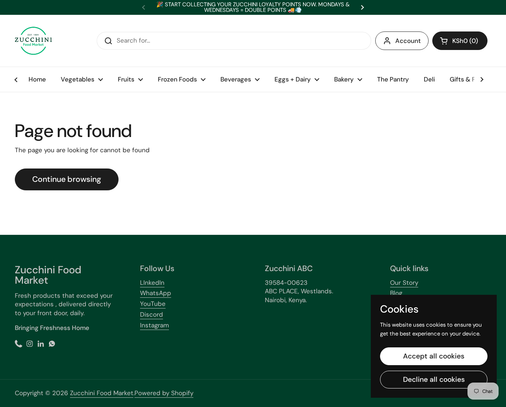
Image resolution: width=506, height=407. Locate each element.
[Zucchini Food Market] (33, 40)
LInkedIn (152, 282)
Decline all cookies (434, 379)
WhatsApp (155, 293)
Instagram (154, 325)
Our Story (404, 282)
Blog (396, 293)
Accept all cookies (434, 356)
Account (408, 41)
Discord (151, 314)
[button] (459, 40)
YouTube (153, 304)
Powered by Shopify (163, 393)
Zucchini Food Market (101, 393)
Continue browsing (66, 179)
